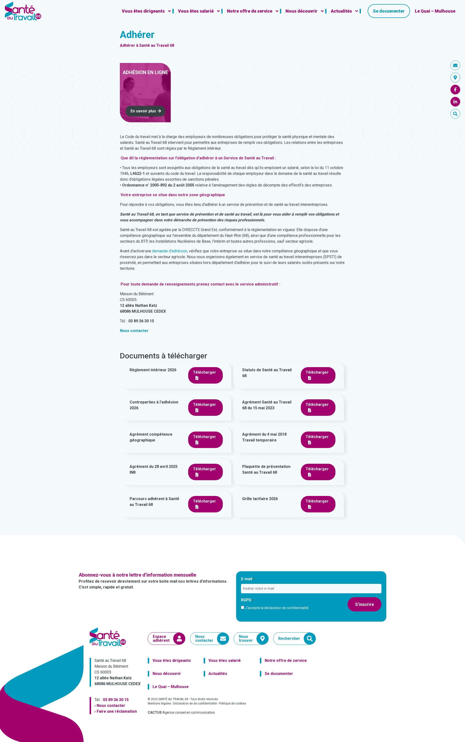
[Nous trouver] (455, 77)
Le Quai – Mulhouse (171, 686)
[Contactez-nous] (455, 65)
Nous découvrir (167, 673)
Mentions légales (159, 703)
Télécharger (204, 372)
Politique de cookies (232, 703)
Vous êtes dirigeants (172, 660)
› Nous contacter (109, 705)
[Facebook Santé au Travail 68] (455, 89)
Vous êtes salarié (225, 660)
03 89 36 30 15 (116, 699)
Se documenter (279, 673)
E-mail (247, 579)
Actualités (218, 673)
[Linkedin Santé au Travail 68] (455, 102)
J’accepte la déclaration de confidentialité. (277, 608)
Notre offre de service (286, 660)
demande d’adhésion (169, 251)
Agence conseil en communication (181, 712)
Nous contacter (134, 330)
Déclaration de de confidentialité (195, 703)
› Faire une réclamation (115, 711)
